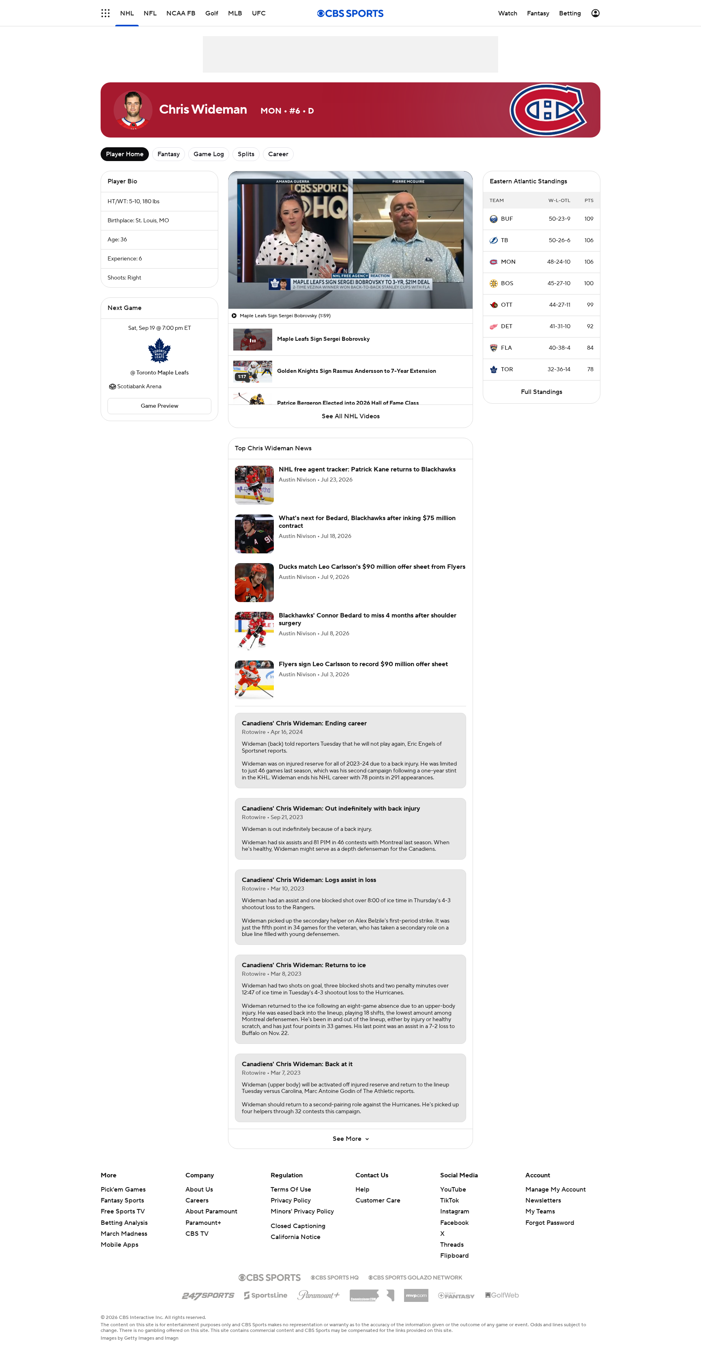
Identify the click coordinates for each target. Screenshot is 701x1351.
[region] (350, 240)
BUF (507, 219)
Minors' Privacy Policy (302, 1211)
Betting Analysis (124, 1223)
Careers (197, 1200)
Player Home (125, 154)
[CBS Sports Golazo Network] (415, 1277)
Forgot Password (549, 1223)
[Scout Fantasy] (456, 1295)
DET (506, 326)
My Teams (540, 1211)
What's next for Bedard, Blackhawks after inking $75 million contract (367, 522)
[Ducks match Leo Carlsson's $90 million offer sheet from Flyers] (254, 582)
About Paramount (211, 1211)
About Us (199, 1189)
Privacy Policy (291, 1200)
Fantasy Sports (122, 1200)
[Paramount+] (318, 1293)
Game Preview (159, 406)
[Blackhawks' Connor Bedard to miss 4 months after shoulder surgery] (254, 631)
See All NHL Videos (351, 416)
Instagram (454, 1211)
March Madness (124, 1234)
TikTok (449, 1200)
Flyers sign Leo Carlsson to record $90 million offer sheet (363, 664)
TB (504, 240)
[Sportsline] (266, 1294)
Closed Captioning (298, 1226)
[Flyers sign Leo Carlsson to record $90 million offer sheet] (254, 679)
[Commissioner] (372, 1293)
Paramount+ (203, 1223)
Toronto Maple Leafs (162, 372)
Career (278, 154)
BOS (507, 283)
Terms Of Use (291, 1189)
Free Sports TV (123, 1211)
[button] (105, 13)
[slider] (350, 285)
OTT (506, 305)
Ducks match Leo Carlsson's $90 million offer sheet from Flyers (372, 567)
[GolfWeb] (502, 1295)
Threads (452, 1245)
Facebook (454, 1223)
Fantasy (168, 154)
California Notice (295, 1237)
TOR (507, 369)
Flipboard (454, 1256)
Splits (246, 154)
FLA (506, 348)
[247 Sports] (208, 1294)
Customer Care (377, 1200)
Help (362, 1189)
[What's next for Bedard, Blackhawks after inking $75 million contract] (254, 533)
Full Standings (541, 392)
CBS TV (197, 1234)
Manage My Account (555, 1189)
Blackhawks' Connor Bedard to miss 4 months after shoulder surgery (367, 619)
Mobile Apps (119, 1245)
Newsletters (543, 1200)
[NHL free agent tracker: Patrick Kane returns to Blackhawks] (254, 485)
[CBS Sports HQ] (335, 1277)
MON (508, 262)
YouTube (453, 1189)
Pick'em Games (123, 1189)
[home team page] (159, 351)
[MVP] (416, 1292)
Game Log (209, 154)
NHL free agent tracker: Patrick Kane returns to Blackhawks (367, 469)
